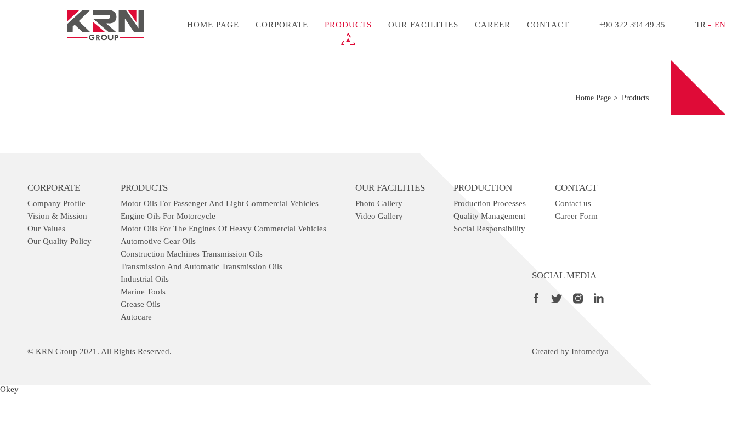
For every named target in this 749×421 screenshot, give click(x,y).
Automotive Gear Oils (158, 241)
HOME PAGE (213, 24)
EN (719, 24)
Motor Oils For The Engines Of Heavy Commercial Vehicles (223, 228)
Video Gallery (379, 216)
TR (700, 24)
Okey (9, 389)
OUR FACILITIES (423, 24)
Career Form (576, 216)
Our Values (46, 228)
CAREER (492, 24)
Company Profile (56, 203)
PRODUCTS (348, 24)
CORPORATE (282, 24)
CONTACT (548, 24)
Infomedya (590, 351)
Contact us (573, 203)
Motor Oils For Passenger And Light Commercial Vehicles (220, 203)
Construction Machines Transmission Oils (192, 253)
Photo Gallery (378, 203)
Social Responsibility (489, 228)
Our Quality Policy (59, 241)
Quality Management (489, 216)
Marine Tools (143, 291)
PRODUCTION (482, 188)
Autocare (136, 316)
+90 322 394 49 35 (632, 24)
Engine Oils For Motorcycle (168, 216)
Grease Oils (140, 304)
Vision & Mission (57, 216)
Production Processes (489, 203)
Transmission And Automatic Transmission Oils (201, 266)
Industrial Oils (145, 279)
